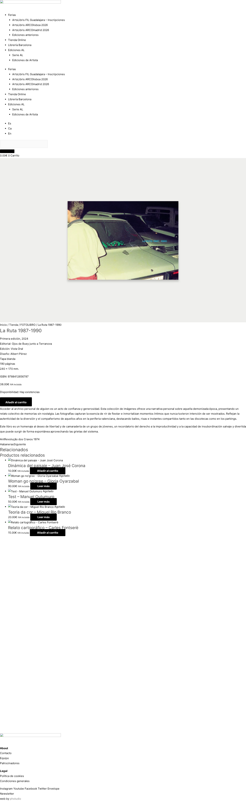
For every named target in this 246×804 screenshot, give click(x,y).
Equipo (4, 758)
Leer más (43, 486)
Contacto (6, 753)
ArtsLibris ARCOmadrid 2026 (30, 30)
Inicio (3, 324)
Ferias (12, 15)
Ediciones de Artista (25, 60)
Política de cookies (12, 776)
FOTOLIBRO (27, 324)
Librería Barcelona (19, 45)
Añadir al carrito (15, 402)
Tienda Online (17, 40)
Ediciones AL (16, 50)
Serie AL (17, 55)
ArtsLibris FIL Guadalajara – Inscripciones (38, 20)
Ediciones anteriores (25, 35)
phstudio (15, 798)
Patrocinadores (9, 763)
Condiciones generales (15, 781)
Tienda (13, 324)
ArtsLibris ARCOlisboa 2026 (30, 25)
